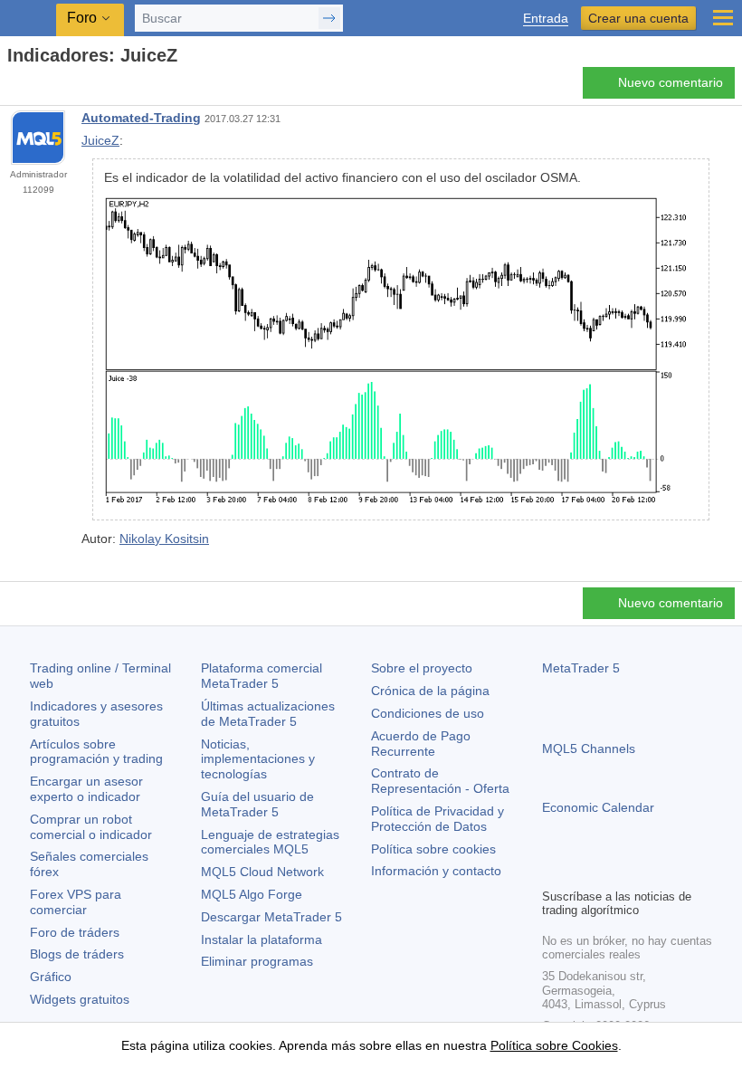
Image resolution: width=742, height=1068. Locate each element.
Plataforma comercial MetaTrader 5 (261, 676)
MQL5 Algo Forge (251, 894)
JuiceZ (100, 140)
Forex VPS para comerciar (75, 902)
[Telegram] (582, 871)
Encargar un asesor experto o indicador (86, 789)
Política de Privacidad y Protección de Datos (437, 819)
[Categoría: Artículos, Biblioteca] (34, 88)
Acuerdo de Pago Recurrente (421, 743)
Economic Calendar (598, 807)
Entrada (545, 18)
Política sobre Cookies (554, 1045)
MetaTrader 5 (581, 668)
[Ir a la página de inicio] (12, 87)
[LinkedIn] (669, 871)
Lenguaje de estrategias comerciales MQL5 (270, 842)
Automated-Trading (141, 117)
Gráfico (50, 976)
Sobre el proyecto (421, 668)
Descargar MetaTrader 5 (271, 917)
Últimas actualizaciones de (268, 714)
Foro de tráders (74, 932)
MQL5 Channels (588, 748)
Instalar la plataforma (261, 939)
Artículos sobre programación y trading (96, 752)
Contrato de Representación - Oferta (440, 781)
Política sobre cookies (433, 849)
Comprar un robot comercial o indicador (91, 827)
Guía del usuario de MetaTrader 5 (257, 804)
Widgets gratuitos (79, 999)
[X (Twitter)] (611, 871)
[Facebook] (553, 871)
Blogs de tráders (77, 954)
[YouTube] (640, 871)
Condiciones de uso (427, 713)
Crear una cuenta (638, 18)
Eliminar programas (257, 961)
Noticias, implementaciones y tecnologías (258, 759)
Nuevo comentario (670, 82)
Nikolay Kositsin (164, 538)
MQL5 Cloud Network (262, 871)
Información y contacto (436, 870)
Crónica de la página (430, 690)
